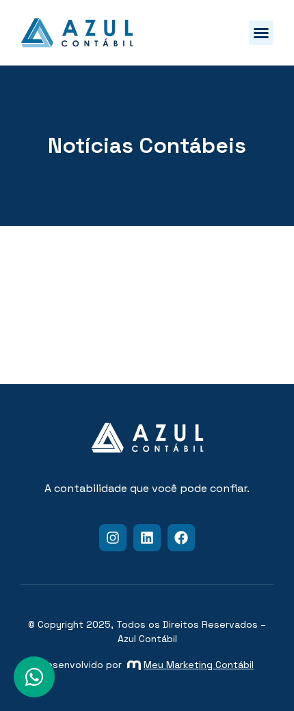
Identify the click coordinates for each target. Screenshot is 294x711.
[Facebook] (181, 537)
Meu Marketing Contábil (199, 664)
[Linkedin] (147, 537)
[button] (261, 32)
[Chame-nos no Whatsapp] (34, 676)
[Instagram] (112, 537)
